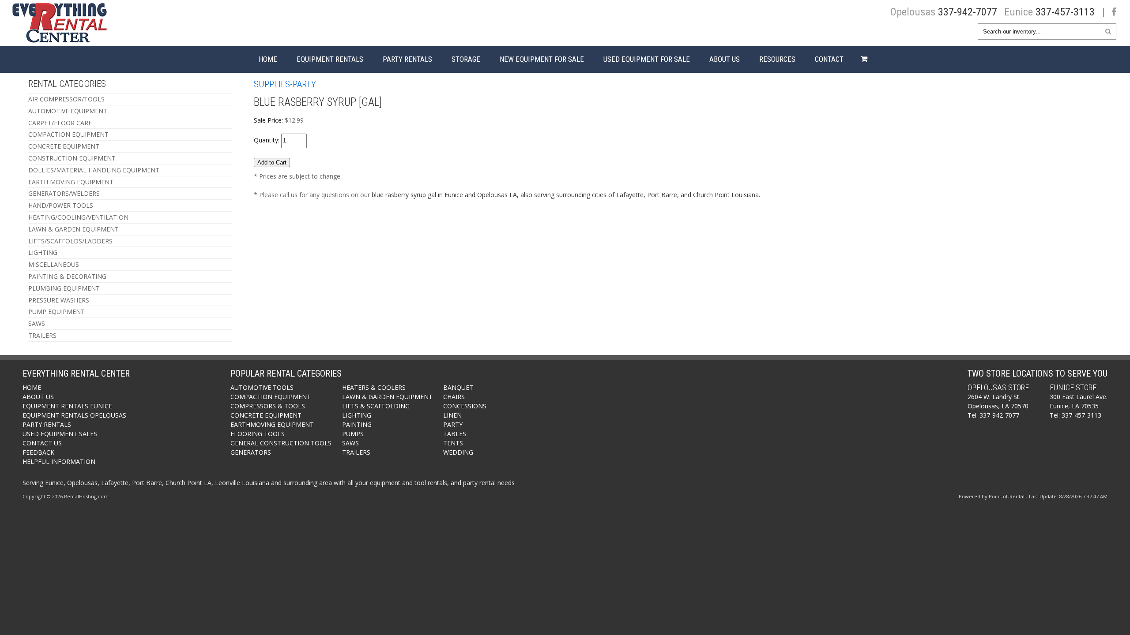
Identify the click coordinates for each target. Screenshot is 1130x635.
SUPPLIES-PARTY (285, 84)
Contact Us (42, 443)
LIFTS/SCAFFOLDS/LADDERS (70, 241)
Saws (350, 443)
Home (268, 59)
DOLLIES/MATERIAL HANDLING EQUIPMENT (93, 170)
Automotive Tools (262, 387)
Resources (777, 59)
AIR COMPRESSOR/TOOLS (66, 99)
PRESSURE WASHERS (58, 300)
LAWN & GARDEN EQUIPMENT (73, 229)
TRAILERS (42, 335)
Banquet (458, 387)
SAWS (36, 323)
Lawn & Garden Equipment (387, 396)
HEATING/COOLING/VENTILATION (78, 217)
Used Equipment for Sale (646, 59)
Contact (829, 59)
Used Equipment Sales (60, 434)
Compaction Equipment (270, 396)
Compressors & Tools (267, 406)
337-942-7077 (967, 12)
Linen (452, 415)
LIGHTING (42, 252)
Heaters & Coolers (374, 387)
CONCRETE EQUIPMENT (63, 146)
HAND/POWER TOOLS (60, 205)
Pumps (353, 434)
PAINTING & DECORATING (67, 276)
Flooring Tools (257, 434)
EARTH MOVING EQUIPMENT (70, 182)
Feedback (38, 452)
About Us (724, 59)
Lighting (356, 415)
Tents (453, 443)
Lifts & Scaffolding (376, 406)
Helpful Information (59, 461)
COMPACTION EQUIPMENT (68, 134)
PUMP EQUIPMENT (56, 311)
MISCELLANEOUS (53, 264)
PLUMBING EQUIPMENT (64, 288)
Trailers (356, 452)
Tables (454, 434)
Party (453, 424)
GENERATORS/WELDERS (64, 193)
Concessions (464, 406)
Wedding (458, 452)
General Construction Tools (280, 443)
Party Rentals (407, 59)
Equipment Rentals (330, 59)
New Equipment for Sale (542, 59)
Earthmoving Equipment (272, 424)
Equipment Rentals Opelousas (74, 415)
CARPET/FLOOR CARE (60, 123)
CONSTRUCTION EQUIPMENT (72, 158)
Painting (357, 424)
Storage (466, 59)
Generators (250, 452)
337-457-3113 (1065, 12)
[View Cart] (862, 59)
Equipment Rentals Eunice (67, 406)
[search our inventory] (1108, 31)
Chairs (454, 396)
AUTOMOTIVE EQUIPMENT (67, 111)
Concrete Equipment (265, 415)
